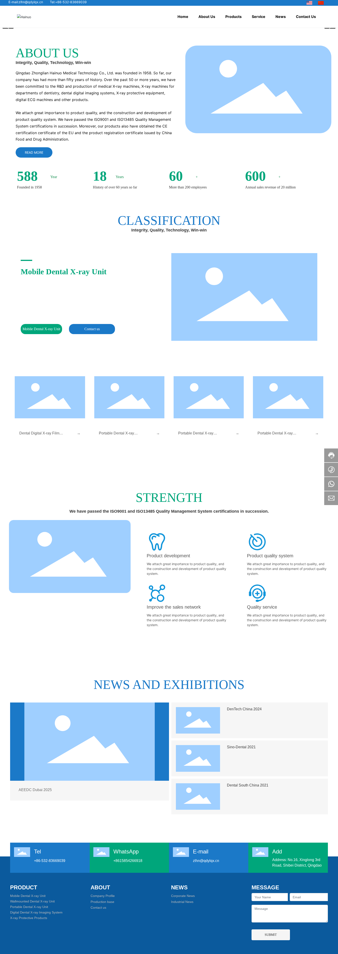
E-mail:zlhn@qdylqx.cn (26, 2)
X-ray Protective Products (28, 925)
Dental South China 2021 (247, 792)
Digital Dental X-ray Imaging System (36, 919)
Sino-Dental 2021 (241, 754)
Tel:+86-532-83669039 (68, 2)
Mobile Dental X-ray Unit (63, 271)
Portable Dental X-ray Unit (29, 914)
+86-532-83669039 (49, 868)
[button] (158, 457)
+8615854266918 (127, 868)
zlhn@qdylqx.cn (206, 868)
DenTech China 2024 (244, 716)
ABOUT (100, 894)
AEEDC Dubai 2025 (35, 797)
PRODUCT (23, 894)
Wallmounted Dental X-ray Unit (32, 908)
